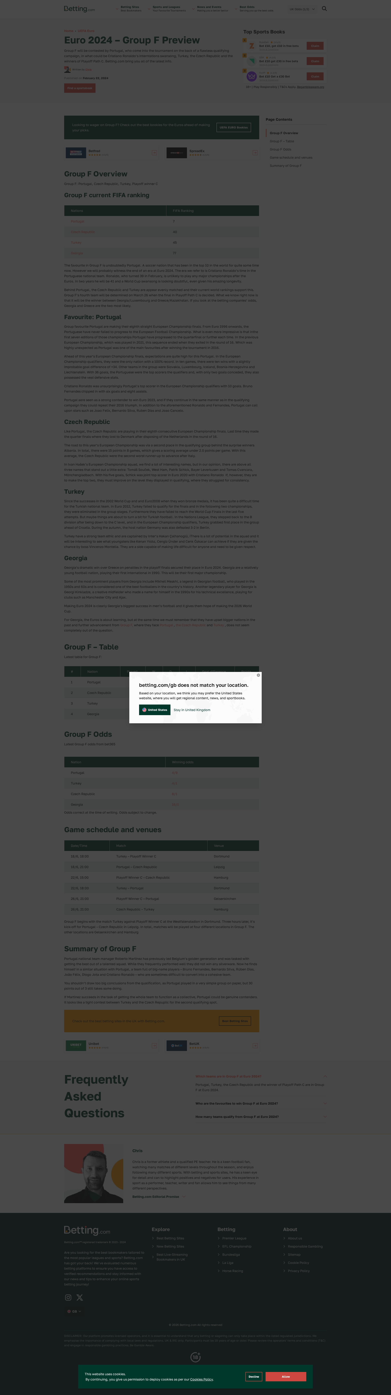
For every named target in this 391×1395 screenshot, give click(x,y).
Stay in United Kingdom (192, 710)
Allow (286, 1376)
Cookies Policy (201, 1379)
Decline (254, 1376)
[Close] (258, 675)
